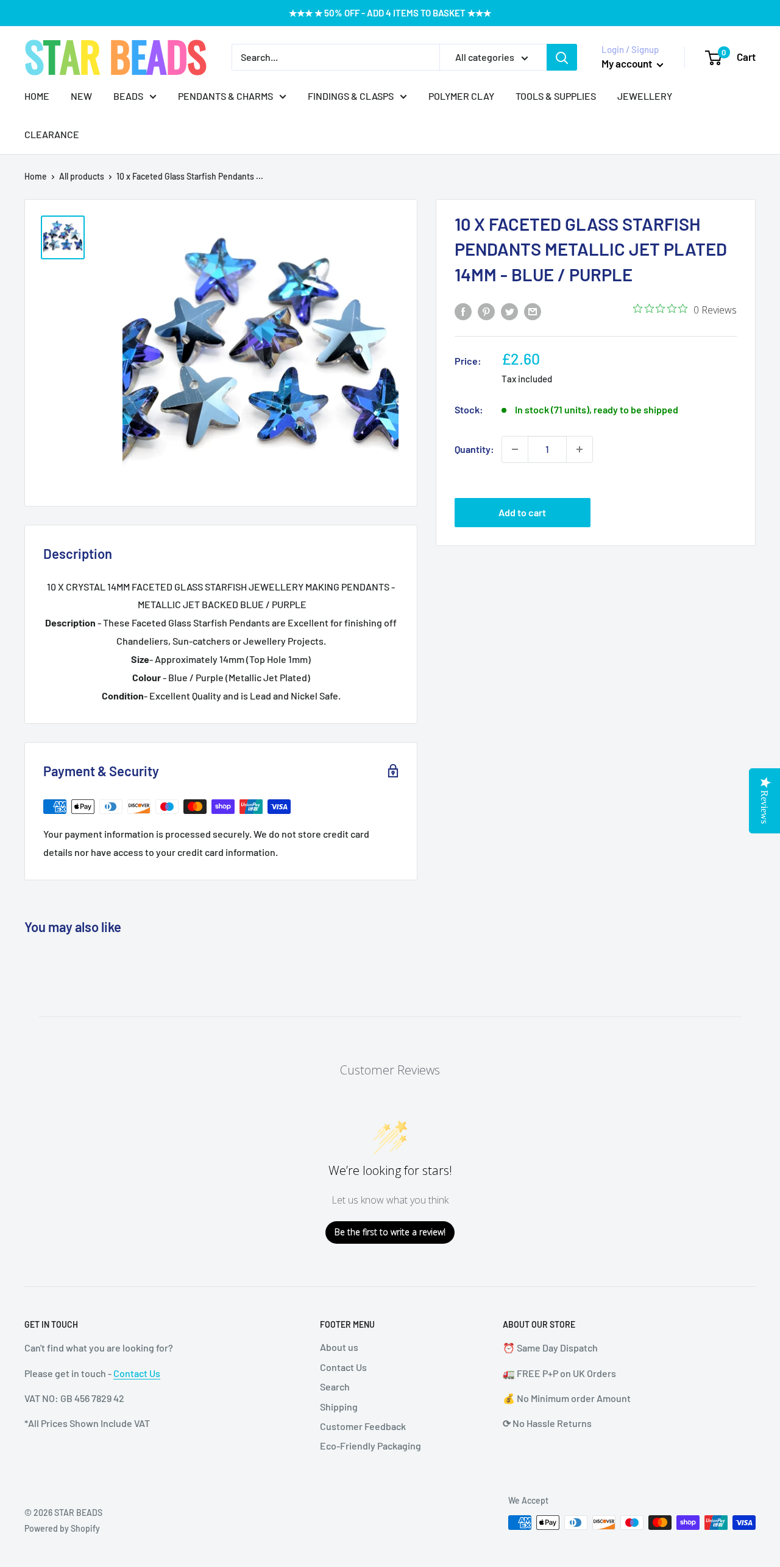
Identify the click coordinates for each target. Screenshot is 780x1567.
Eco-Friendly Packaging (370, 1445)
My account (627, 63)
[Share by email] (532, 310)
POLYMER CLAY (461, 96)
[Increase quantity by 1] (579, 449)
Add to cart (522, 512)
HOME (36, 96)
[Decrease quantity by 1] (515, 449)
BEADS (128, 96)
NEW (81, 96)
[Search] (562, 57)
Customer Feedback (363, 1426)
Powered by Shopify (62, 1528)
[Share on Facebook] (463, 310)
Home (35, 176)
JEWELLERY (644, 96)
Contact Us (136, 1373)
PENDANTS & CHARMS (225, 96)
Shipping (339, 1406)
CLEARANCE (51, 134)
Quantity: (474, 449)
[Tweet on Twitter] (509, 310)
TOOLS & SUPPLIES (556, 96)
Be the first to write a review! (390, 1232)
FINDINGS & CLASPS (351, 96)
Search (335, 1386)
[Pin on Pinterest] (486, 310)
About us (339, 1347)
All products (81, 176)
